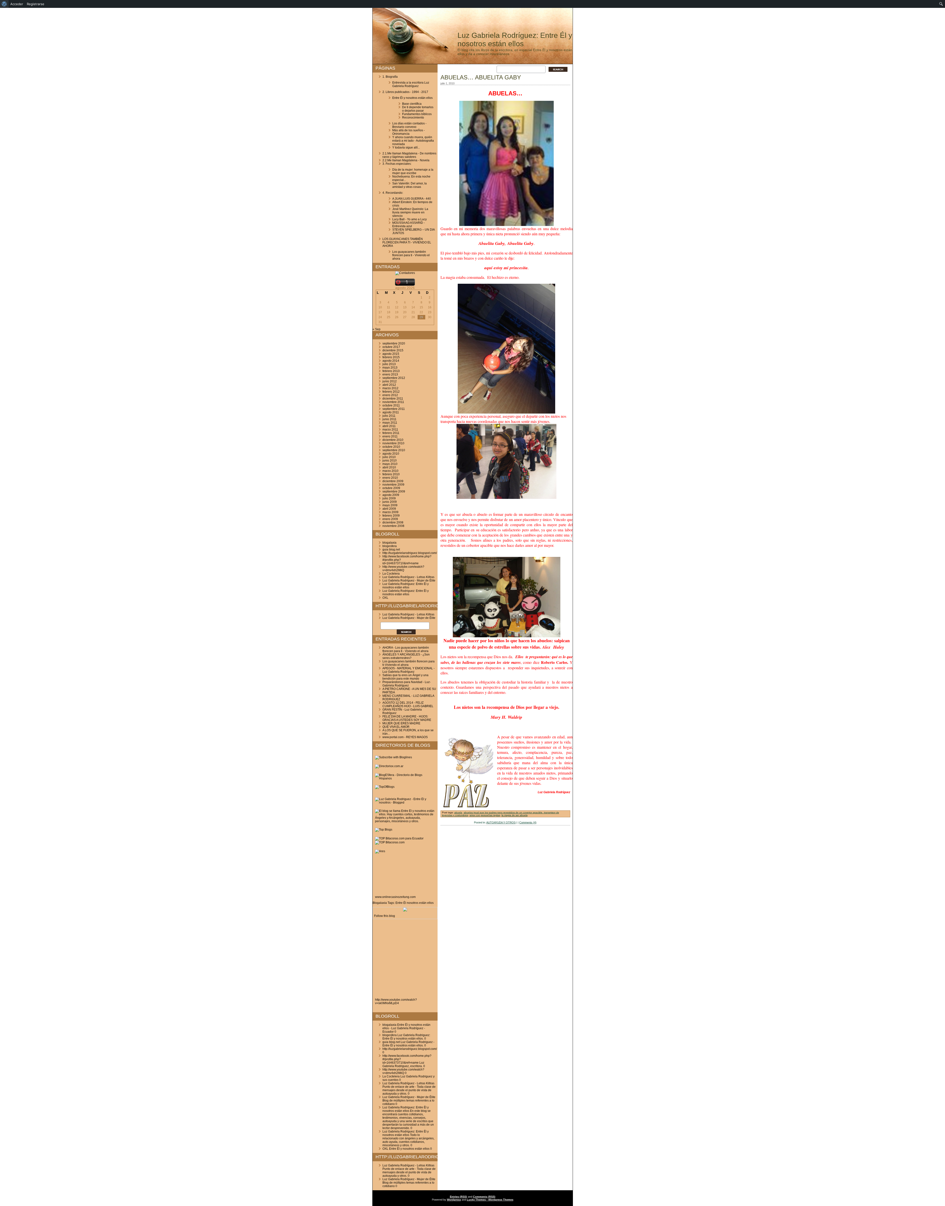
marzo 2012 (390, 388)
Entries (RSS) (458, 1196)
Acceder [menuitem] (16, 4)
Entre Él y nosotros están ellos (412, 98)
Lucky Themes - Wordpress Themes (490, 1199)
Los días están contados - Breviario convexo (409, 125)
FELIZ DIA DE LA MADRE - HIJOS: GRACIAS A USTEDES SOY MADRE (406, 718)
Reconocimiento (413, 117)
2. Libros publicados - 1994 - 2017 (405, 92)
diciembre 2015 (392, 350)
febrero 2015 (391, 357)
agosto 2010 (390, 453)
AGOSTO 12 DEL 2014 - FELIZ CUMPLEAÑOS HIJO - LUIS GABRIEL (407, 704)
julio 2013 (389, 364)
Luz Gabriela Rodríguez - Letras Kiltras (408, 577)
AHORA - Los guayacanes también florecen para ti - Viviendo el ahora (405, 649)
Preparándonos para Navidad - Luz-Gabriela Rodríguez (406, 683)
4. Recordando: (392, 192)
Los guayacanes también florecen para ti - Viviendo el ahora (411, 255)
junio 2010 (389, 460)
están (422, 903)
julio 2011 (388, 415)
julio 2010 (389, 457)
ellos (430, 903)
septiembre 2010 (393, 450)
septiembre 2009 (393, 491)
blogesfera (389, 546)
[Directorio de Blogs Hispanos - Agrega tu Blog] (405, 778)
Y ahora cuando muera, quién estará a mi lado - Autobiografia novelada (413, 140)
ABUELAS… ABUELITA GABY (481, 77)
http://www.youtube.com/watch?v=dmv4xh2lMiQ (403, 568)
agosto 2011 (390, 412)
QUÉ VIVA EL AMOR (396, 727)
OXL (385, 597)
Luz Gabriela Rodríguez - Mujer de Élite (408, 580)
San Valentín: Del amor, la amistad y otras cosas (409, 185)
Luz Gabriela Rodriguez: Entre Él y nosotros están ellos (405, 585)
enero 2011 (390, 436)
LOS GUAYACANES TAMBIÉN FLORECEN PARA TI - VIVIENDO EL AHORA (406, 242)
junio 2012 (389, 381)
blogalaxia (389, 542)
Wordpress (454, 1199)
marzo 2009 (390, 512)
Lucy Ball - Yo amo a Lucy (409, 219)
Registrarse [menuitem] (35, 4)
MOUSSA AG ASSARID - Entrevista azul (408, 224)
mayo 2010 (389, 464)
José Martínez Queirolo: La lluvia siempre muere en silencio (410, 212)
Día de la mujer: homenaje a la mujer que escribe (412, 171)
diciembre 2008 (392, 522)
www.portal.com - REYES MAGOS (405, 737)
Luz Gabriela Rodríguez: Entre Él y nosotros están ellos (514, 39)
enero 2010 (390, 477)
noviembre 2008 (393, 526)
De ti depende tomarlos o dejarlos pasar (417, 108)
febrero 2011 (390, 433)
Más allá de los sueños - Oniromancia (408, 132)
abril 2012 (389, 385)
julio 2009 (389, 498)
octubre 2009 (391, 488)
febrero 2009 (391, 515)
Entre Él (400, 903)
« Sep (376, 329)
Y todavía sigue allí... (406, 147)
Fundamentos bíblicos (417, 114)
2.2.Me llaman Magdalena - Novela (405, 160)
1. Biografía (390, 76)
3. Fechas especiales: (396, 163)
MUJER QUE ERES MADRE (401, 723)
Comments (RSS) (484, 1196)
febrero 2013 (391, 371)
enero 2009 (390, 519)
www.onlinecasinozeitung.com (395, 897)
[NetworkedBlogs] (405, 910)
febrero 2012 (391, 391)
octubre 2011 (391, 405)
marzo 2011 (390, 429)
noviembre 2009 (393, 484)
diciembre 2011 (392, 398)
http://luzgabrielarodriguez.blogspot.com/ (409, 553)
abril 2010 (389, 467)
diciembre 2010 (392, 440)
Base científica (412, 103)
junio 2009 (389, 502)
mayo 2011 (389, 422)
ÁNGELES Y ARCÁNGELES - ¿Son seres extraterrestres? (406, 656)
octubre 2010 (391, 446)
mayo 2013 (389, 367)
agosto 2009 (390, 495)
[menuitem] (4, 4)
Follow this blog (384, 916)
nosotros (412, 903)
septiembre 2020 (393, 343)
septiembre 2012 (393, 378)
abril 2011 (389, 426)
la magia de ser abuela (515, 815)
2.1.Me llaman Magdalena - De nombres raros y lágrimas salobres (409, 155)
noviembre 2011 (393, 402)
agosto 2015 (390, 354)
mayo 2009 (389, 505)
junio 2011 (389, 419)
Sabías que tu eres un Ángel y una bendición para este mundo (405, 676)
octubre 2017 (391, 347)
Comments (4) (527, 822)
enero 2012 (390, 395)
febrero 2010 (391, 474)
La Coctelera (391, 573)
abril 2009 (389, 508)
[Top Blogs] (383, 829)
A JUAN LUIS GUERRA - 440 (411, 198)
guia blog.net (391, 549)
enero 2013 (390, 374)
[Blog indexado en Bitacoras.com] (399, 838)
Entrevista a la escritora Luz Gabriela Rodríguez (410, 84)
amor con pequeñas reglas (485, 815)
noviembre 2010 (393, 443)
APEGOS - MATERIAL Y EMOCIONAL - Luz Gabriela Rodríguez (408, 670)
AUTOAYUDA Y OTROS (501, 822)
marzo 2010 (390, 471)
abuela (458, 812)
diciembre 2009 (392, 481)
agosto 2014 (390, 360)
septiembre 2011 (393, 409)
